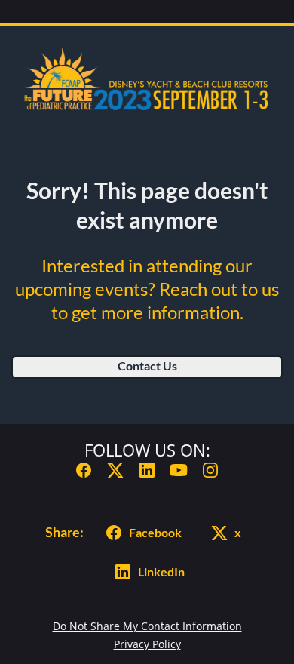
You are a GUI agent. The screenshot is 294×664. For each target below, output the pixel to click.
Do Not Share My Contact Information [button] (147, 626)
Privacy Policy (147, 644)
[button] (84, 474)
